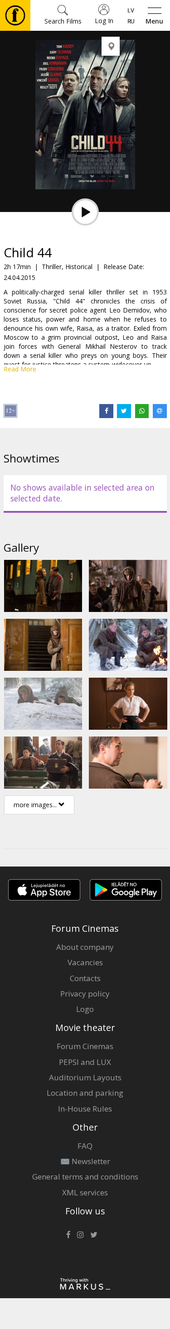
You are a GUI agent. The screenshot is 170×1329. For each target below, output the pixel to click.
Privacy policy (85, 993)
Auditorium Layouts (85, 1077)
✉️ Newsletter (85, 1161)
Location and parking (85, 1093)
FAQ (85, 1146)
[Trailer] (85, 212)
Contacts (85, 978)
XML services (85, 1192)
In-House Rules (85, 1108)
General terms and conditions (85, 1176)
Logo (85, 1009)
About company (85, 947)
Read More (20, 369)
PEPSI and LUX (85, 1062)
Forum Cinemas (85, 1046)
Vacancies (85, 962)
